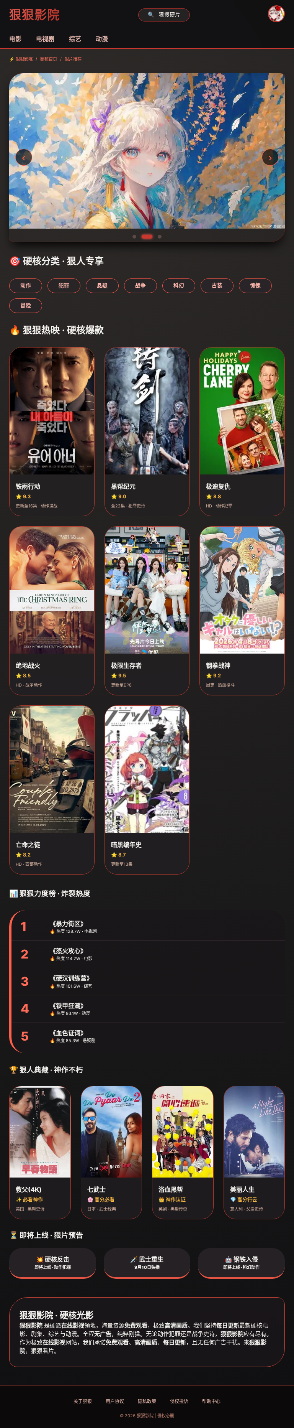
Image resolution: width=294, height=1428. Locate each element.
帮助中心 (211, 1401)
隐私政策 (147, 1401)
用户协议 (115, 1401)
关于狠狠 (83, 1401)
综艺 (75, 39)
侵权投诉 (179, 1401)
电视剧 (45, 39)
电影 (15, 39)
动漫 (102, 39)
